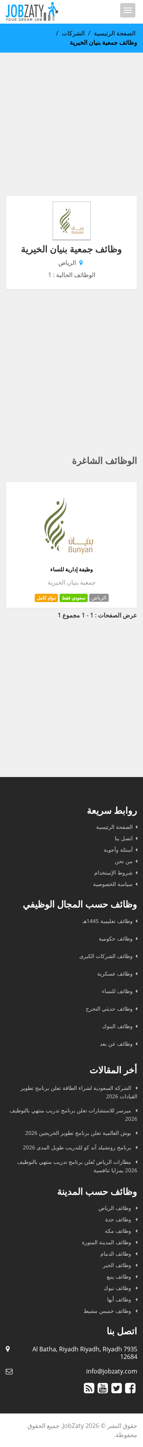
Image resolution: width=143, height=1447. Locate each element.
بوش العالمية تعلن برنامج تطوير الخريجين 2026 (79, 1132)
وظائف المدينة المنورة (107, 1242)
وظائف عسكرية (115, 973)
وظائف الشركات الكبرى (106, 956)
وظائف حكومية (116, 938)
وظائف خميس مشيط (108, 1310)
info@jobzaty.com (111, 1371)
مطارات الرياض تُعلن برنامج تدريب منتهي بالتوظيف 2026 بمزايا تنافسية (77, 1166)
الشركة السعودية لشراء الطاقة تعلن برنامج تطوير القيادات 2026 (79, 1092)
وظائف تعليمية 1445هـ (107, 921)
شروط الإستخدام (113, 872)
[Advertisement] (71, 124)
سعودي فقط (73, 598)
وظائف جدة (119, 1219)
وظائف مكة (119, 1230)
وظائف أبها (120, 1299)
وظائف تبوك (118, 1288)
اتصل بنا (124, 838)
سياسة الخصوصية (113, 884)
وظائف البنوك (117, 1026)
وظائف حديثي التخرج (109, 1008)
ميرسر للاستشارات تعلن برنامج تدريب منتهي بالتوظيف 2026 (73, 1114)
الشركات (73, 33)
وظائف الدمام (116, 1253)
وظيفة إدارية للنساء (71, 569)
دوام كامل (46, 598)
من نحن (124, 861)
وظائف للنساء (117, 991)
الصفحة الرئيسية (114, 33)
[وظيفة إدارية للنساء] (69, 561)
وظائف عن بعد (116, 1043)
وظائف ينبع (120, 1276)
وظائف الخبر (118, 1265)
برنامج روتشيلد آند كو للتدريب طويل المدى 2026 (78, 1147)
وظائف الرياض (115, 1207)
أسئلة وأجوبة (118, 849)
